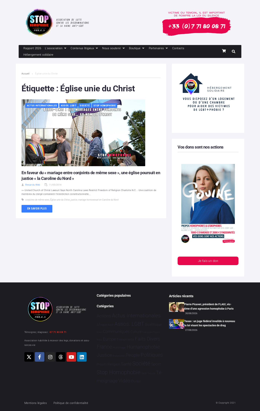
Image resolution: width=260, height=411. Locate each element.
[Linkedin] (82, 357)
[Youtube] (71, 357)
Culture (136, 332)
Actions (104, 316)
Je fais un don (208, 261)
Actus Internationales (42, 105)
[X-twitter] (29, 357)
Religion (114, 364)
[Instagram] (50, 357)
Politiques (152, 355)
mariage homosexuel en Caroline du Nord (98, 199)
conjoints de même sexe (37, 199)
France (104, 347)
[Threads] (60, 357)
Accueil (26, 73)
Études (136, 381)
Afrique (102, 324)
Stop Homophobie (104, 105)
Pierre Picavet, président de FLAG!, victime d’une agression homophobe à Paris (209, 306)
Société (85, 105)
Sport (156, 364)
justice (74, 199)
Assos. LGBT (68, 105)
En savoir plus (37, 208)
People (133, 355)
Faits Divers (147, 339)
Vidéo (124, 380)
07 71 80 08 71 (58, 332)
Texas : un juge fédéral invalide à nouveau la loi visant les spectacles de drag (209, 323)
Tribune (151, 373)
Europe (109, 339)
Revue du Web (32, 184)
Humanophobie (143, 347)
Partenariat (119, 355)
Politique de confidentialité (70, 403)
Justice (104, 355)
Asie (110, 324)
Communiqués (116, 331)
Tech (144, 373)
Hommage (119, 347)
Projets (102, 364)
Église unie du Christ (60, 199)
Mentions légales (35, 403)
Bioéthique (153, 324)
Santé (126, 363)
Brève (99, 332)
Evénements (125, 339)
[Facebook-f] (39, 357)
